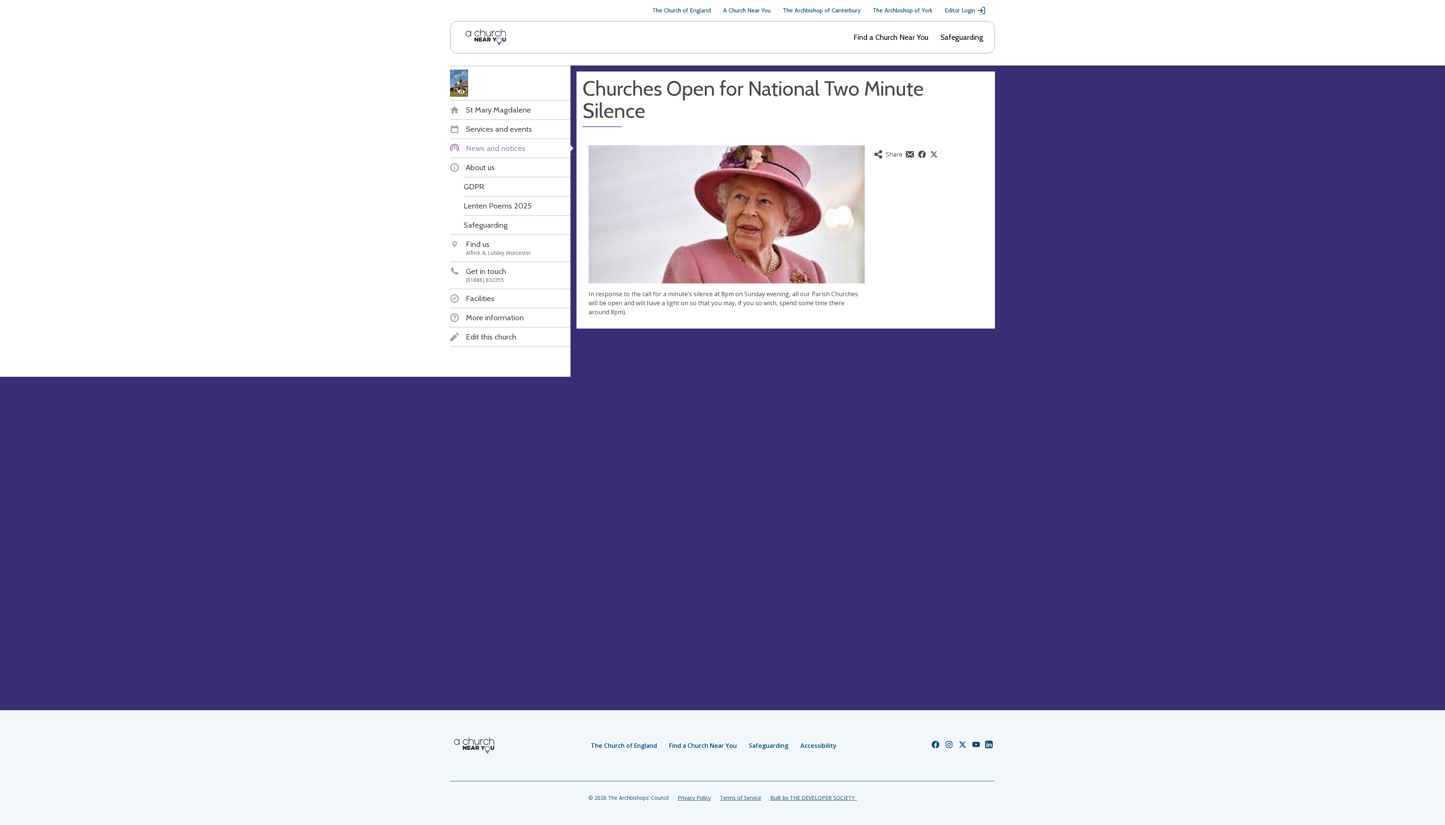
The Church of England (681, 10)
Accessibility (818, 745)
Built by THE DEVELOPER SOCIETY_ (813, 797)
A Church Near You (747, 10)
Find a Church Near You (890, 37)
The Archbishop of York (902, 10)
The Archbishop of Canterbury (822, 10)
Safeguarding (961, 37)
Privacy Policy (694, 797)
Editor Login (960, 10)
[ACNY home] (486, 37)
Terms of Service (740, 797)
